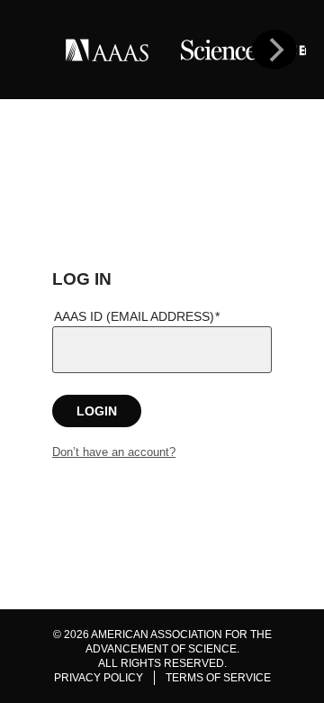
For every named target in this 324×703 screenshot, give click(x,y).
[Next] (274, 49)
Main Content (162, 109)
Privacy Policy (98, 677)
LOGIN (96, 411)
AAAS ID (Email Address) (134, 317)
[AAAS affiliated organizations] (162, 49)
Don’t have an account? (114, 452)
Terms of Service (218, 677)
